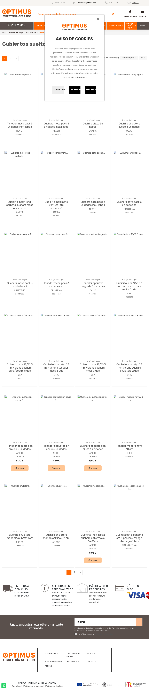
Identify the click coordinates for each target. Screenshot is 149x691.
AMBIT (19, 453)
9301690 (56, 216)
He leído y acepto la (95, 634)
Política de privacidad (104, 634)
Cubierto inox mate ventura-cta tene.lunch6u (56, 205)
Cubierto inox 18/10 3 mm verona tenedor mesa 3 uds (56, 367)
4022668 (56, 546)
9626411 (56, 457)
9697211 (19, 378)
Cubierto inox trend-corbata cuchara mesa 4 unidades (19, 205)
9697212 (129, 297)
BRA (129, 293)
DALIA (92, 290)
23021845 (129, 549)
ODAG (129, 130)
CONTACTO (91, 661)
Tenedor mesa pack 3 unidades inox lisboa (20, 125)
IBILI (129, 453)
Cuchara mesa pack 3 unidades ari (20, 285)
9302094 (20, 216)
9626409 (93, 457)
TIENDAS (48, 666)
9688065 (20, 546)
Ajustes (59, 89)
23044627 (129, 213)
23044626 (19, 294)
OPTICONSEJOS (72, 661)
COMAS (93, 130)
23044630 (19, 134)
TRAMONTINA (129, 545)
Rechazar (91, 89)
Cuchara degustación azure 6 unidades (93, 447)
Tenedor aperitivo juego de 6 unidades (93, 285)
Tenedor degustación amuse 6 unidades (20, 447)
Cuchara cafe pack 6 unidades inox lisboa (92, 203)
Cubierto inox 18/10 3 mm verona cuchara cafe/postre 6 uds (20, 367)
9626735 (92, 549)
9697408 (129, 457)
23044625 (56, 294)
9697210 (56, 378)
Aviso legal (17, 686)
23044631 (92, 213)
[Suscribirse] (139, 622)
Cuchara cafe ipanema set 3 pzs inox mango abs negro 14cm (129, 538)
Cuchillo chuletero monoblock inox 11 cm (20, 536)
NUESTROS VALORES (53, 661)
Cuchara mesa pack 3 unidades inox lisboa (56, 125)
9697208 (129, 378)
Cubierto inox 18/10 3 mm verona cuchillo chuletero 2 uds (129, 367)
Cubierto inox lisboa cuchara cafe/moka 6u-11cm (93, 538)
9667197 (92, 294)
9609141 (129, 134)
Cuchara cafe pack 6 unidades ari (129, 203)
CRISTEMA (129, 209)
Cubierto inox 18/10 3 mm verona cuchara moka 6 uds (129, 286)
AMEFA (19, 212)
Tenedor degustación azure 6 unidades (56, 447)
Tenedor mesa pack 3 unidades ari (56, 285)
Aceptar (75, 89)
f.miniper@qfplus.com (87, 3)
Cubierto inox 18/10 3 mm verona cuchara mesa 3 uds (93, 367)
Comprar (19, 468)
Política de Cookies (78, 77)
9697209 (93, 378)
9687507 (92, 134)
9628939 (20, 457)
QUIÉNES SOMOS (51, 653)
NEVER (19, 130)
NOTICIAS (91, 653)
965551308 (114, 3)
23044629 (56, 134)
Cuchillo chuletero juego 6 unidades (129, 125)
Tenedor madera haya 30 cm (129, 447)
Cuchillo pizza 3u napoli (93, 125)
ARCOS (20, 542)
